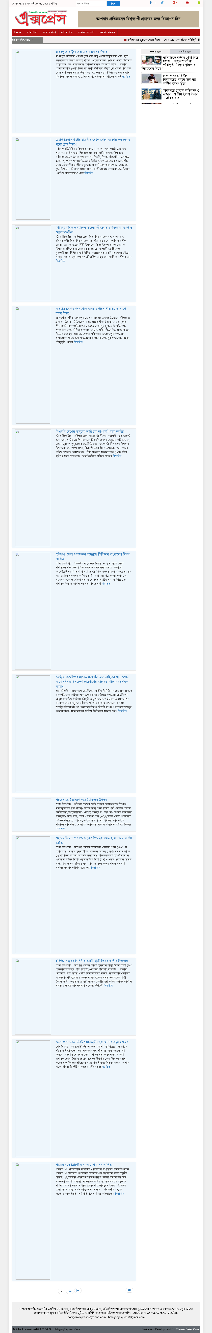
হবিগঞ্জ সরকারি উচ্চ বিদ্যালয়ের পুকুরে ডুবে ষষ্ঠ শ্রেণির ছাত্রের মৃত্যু (179, 79)
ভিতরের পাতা (49, 32)
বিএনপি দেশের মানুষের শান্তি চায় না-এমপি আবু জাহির (90, 432)
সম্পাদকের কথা (86, 32)
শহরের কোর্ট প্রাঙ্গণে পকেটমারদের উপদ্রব (81, 800)
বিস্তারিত (126, 76)
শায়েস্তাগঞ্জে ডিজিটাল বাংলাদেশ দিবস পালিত (84, 1165)
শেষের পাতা (67, 32)
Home (17, 32)
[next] (78, 1290)
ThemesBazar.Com (187, 1329)
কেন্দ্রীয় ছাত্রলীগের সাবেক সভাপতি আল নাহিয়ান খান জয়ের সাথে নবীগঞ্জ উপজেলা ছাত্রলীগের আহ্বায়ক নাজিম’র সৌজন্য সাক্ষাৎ (92, 682)
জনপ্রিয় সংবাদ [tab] (185, 51)
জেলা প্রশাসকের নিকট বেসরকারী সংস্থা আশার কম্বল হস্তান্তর (92, 1042)
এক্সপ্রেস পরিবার (107, 32)
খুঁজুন (113, 3)
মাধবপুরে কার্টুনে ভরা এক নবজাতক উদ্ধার (81, 52)
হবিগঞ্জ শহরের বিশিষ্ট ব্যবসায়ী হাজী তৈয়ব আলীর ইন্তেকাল (92, 961)
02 (70, 1290)
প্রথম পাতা (32, 32)
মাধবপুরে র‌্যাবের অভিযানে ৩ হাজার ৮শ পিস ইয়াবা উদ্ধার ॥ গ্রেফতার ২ (181, 94)
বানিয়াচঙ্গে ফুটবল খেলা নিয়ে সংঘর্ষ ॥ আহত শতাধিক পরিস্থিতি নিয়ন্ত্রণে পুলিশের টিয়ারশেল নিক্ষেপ (170, 63)
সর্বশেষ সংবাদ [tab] (155, 51)
